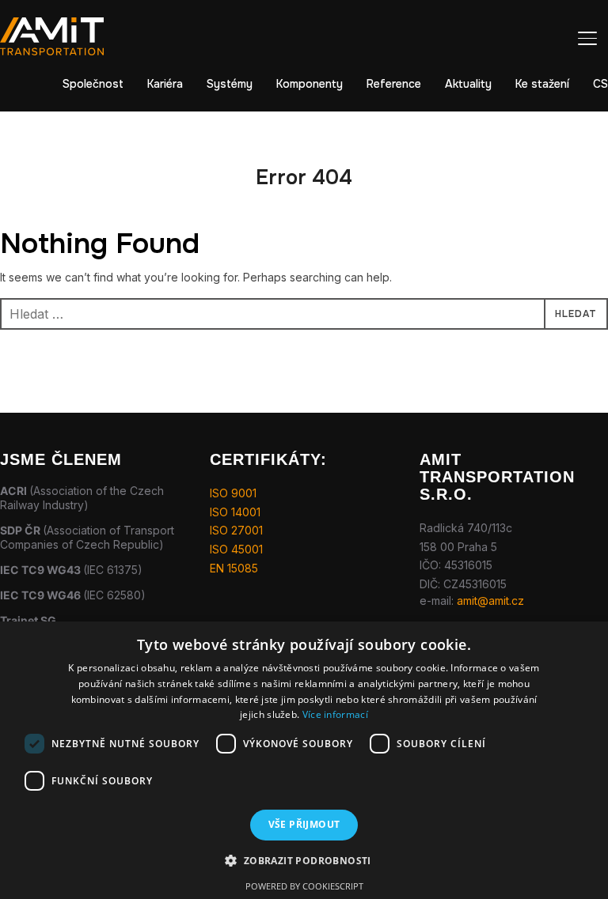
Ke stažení (542, 84)
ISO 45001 (236, 549)
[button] (303, 860)
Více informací (335, 714)
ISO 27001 (236, 530)
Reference (394, 84)
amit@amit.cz (490, 600)
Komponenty (309, 84)
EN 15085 (234, 568)
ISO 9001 (233, 493)
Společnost (93, 84)
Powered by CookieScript (304, 886)
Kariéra (165, 84)
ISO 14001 (235, 512)
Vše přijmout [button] (304, 824)
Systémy (230, 84)
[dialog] (304, 760)
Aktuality (468, 84)
